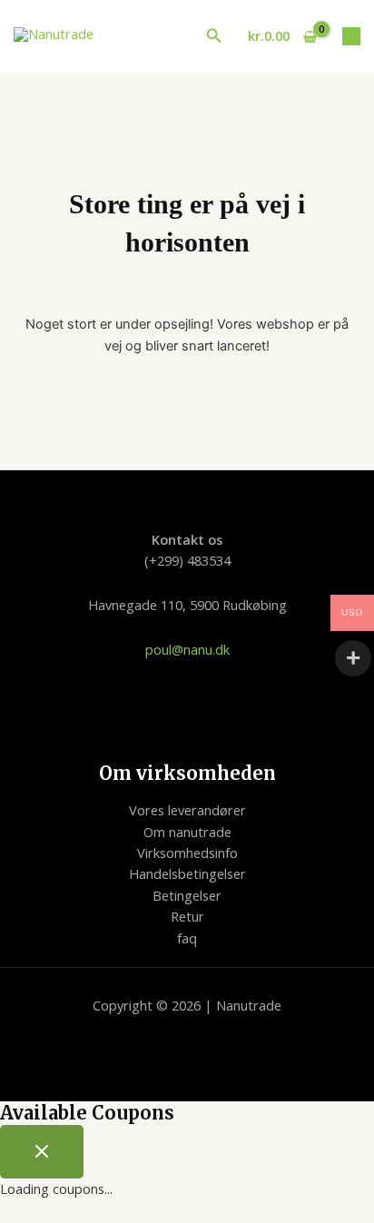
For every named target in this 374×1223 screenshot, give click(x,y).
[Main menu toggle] (351, 36)
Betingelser (187, 895)
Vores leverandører (187, 810)
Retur (187, 916)
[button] (214, 36)
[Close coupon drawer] (42, 1152)
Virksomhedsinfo (187, 852)
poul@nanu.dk (187, 649)
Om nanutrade (187, 832)
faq (187, 938)
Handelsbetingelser (187, 873)
